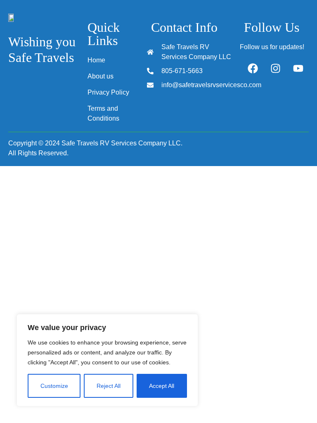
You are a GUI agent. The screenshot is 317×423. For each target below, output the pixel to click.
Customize (54, 386)
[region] (107, 360)
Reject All (109, 386)
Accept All (161, 386)
